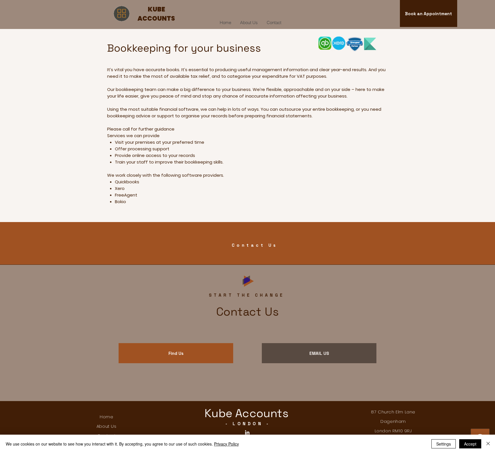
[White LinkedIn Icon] (247, 432)
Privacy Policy (226, 444)
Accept (470, 444)
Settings (443, 444)
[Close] (488, 443)
